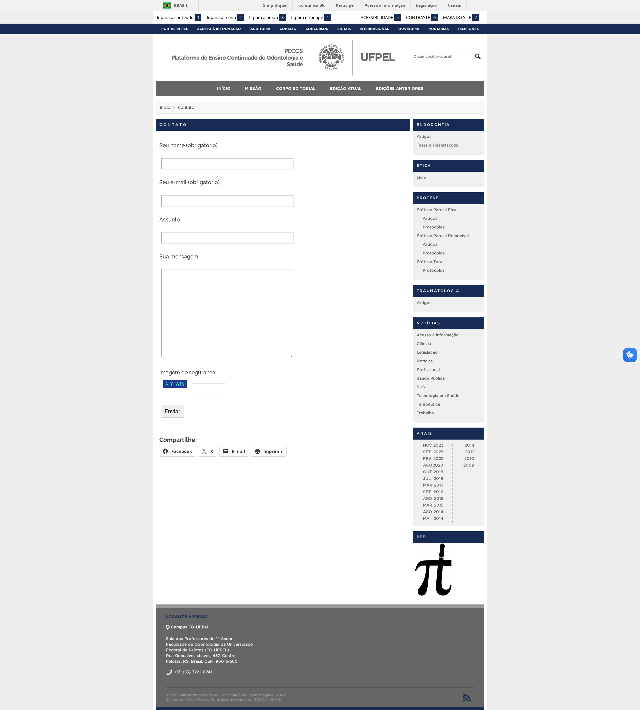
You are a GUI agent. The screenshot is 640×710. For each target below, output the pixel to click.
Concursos (317, 29)
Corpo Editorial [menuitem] (295, 88)
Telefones (468, 29)
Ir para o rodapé (310, 17)
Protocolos (434, 227)
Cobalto (288, 29)
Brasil (181, 5)
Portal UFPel (174, 29)
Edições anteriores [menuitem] (399, 88)
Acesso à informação (438, 335)
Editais (344, 29)
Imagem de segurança (187, 372)
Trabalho (425, 413)
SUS (421, 387)
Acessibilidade (380, 17)
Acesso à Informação (219, 29)
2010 (469, 458)
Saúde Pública (431, 378)
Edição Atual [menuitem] (345, 88)
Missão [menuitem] (253, 88)
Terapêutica (428, 404)
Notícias (425, 361)
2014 (469, 445)
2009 (468, 465)
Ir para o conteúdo (178, 17)
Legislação (427, 352)
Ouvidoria (408, 29)
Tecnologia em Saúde (438, 395)
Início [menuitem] (223, 88)
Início (165, 107)
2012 (469, 452)
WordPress (198, 699)
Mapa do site (460, 17)
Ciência (424, 343)
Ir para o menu (224, 17)
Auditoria (260, 29)
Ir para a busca (266, 17)
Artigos (424, 136)
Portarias (439, 29)
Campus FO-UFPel (189, 627)
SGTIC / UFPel (267, 699)
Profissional (428, 369)
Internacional (374, 29)
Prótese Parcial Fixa (436, 209)
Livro (422, 177)
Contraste (421, 17)
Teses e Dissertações (437, 145)
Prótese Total (430, 261)
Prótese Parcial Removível (443, 235)
